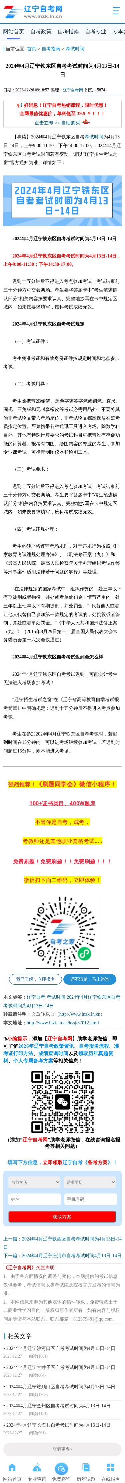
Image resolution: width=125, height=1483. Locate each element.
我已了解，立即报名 (35, 979)
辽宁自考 (36, 997)
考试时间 (75, 48)
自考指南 (68, 31)
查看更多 (62, 1449)
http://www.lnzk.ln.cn (79, 1014)
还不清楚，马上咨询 (89, 979)
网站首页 (13, 31)
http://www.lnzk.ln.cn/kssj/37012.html (63, 1022)
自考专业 (95, 31)
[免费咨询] (61, 1466)
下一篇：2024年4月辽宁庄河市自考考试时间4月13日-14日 (62, 1255)
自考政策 (41, 31)
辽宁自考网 (73, 90)
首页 (31, 48)
